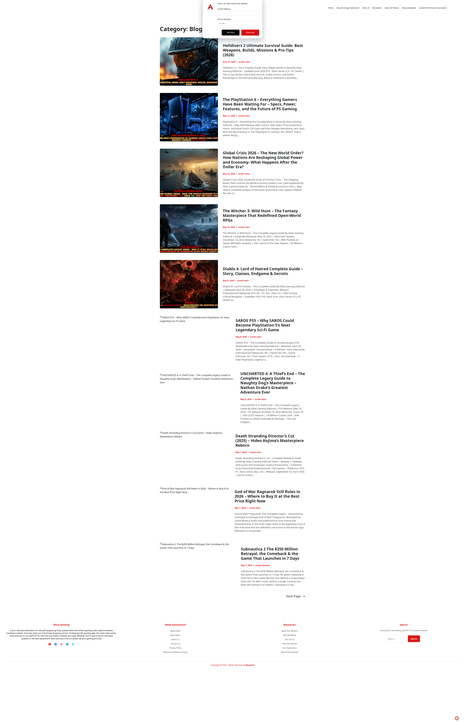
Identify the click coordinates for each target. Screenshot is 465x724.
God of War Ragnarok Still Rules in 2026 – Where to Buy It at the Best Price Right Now (267, 496)
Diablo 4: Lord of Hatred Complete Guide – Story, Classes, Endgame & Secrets (263, 271)
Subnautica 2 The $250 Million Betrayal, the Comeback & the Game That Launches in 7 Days (270, 554)
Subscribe (250, 32)
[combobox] (222, 23)
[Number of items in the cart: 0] (451, 8)
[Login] (457, 8)
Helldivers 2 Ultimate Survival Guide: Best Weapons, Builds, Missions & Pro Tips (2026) (263, 50)
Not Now (230, 32)
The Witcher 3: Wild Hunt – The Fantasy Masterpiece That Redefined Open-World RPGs (262, 215)
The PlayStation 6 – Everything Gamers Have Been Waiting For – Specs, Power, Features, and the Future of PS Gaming (260, 104)
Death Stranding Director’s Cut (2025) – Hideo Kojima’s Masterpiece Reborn (269, 441)
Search (414, 638)
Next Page (295, 596)
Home (330, 8)
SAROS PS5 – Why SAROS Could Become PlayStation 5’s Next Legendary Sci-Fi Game (265, 325)
